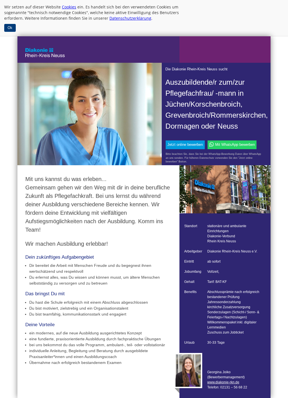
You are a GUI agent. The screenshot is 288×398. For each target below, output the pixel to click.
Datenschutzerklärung (130, 18)
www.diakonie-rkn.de (223, 382)
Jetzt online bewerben (185, 145)
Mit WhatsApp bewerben (235, 145)
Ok (10, 28)
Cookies (69, 7)
